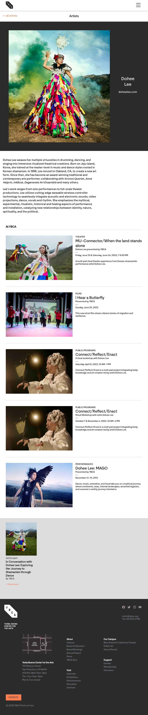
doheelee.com (128, 92)
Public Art (108, 646)
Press (69, 656)
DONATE (13, 697)
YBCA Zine (72, 660)
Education (72, 684)
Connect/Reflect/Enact (96, 354)
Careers (71, 642)
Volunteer (108, 670)
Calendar (71, 673)
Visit (69, 670)
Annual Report (74, 653)
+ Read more (12, 584)
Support (108, 660)
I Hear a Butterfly (89, 297)
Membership (110, 667)
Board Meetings (74, 649)
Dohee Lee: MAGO (91, 468)
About (70, 639)
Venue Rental (110, 649)
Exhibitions (72, 677)
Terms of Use (27, 705)
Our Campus (110, 639)
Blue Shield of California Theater (120, 642)
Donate (107, 663)
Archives (71, 687)
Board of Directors (76, 646)
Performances (74, 680)
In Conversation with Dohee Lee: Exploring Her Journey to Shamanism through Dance (19, 568)
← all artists (10, 15)
